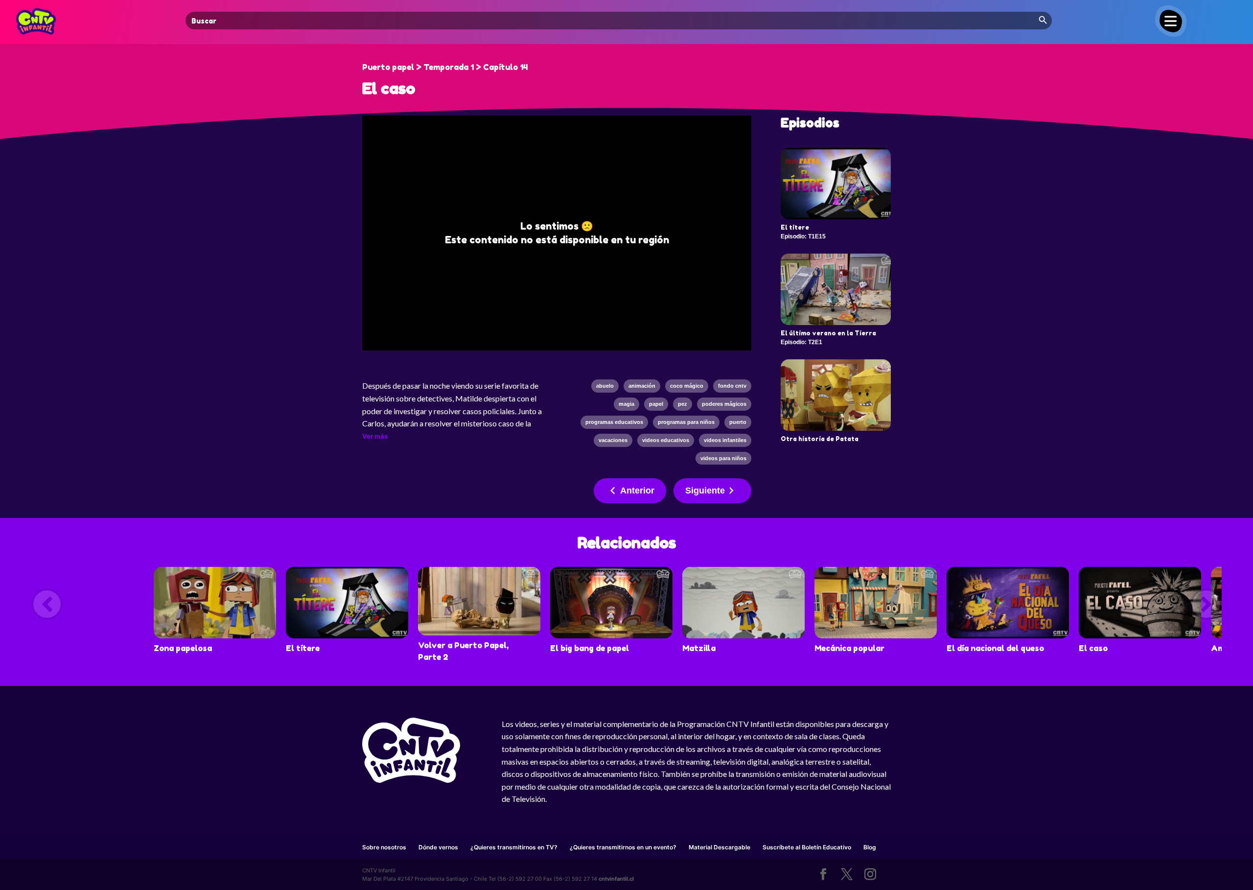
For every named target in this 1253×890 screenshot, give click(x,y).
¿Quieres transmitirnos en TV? (513, 847)
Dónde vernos (438, 847)
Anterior (637, 490)
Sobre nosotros (384, 847)
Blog (869, 847)
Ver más (375, 436)
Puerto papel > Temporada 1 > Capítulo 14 (445, 67)
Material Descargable (719, 847)
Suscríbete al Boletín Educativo (807, 847)
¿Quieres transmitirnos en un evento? (623, 847)
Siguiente (705, 490)
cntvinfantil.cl (616, 878)
